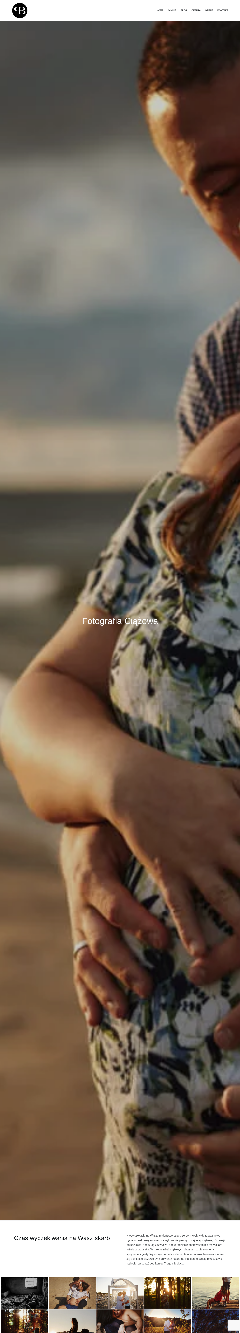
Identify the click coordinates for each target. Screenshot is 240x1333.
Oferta (196, 10)
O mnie (172, 10)
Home (160, 10)
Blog (184, 10)
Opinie (209, 10)
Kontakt (222, 10)
